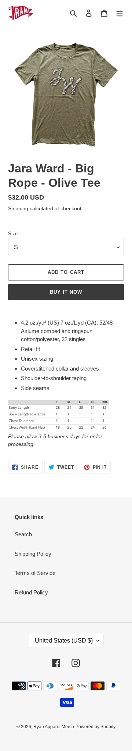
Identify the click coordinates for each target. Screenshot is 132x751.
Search (23, 534)
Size (13, 233)
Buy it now (66, 292)
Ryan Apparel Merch (53, 726)
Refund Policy (31, 592)
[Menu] (119, 13)
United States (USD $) (64, 640)
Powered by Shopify (95, 726)
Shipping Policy (33, 554)
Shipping (18, 208)
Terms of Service (35, 573)
